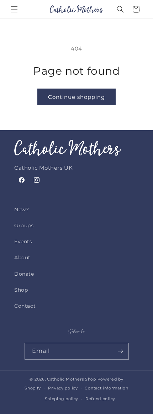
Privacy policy (63, 388)
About (22, 257)
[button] (14, 9)
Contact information (106, 388)
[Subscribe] (120, 351)
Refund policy (100, 398)
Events (23, 241)
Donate (24, 274)
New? (21, 209)
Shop (21, 290)
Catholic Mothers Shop (71, 379)
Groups (24, 225)
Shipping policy (62, 398)
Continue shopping (76, 97)
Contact (25, 306)
